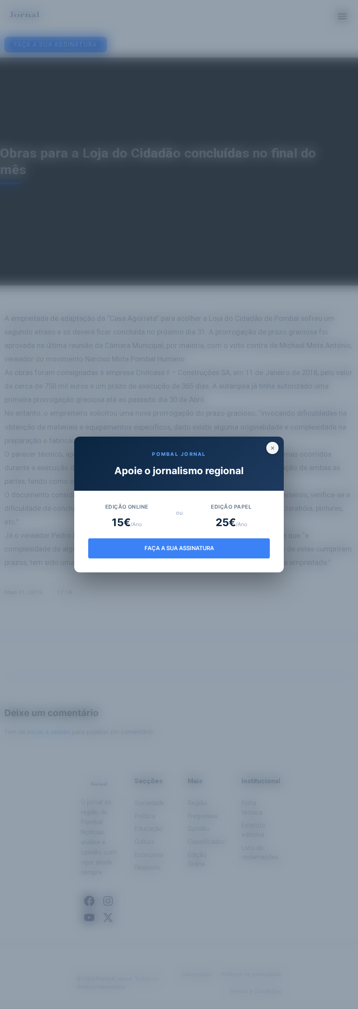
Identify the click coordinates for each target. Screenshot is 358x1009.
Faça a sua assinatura (179, 548)
